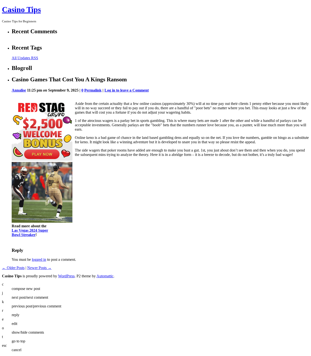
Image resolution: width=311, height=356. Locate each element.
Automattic (104, 276)
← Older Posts (13, 268)
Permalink (93, 90)
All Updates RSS (25, 58)
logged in (39, 259)
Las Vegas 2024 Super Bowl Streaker (30, 232)
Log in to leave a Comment (126, 90)
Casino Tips (21, 9)
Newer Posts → (39, 268)
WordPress (66, 276)
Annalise (19, 90)
